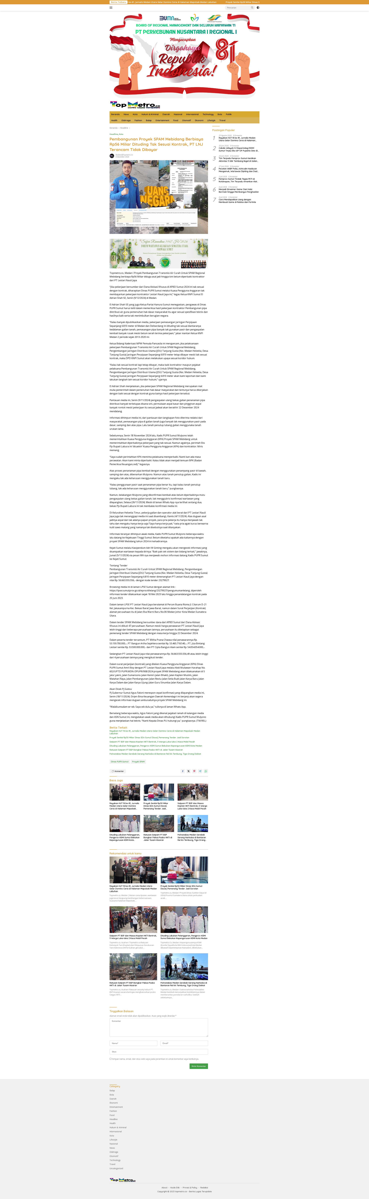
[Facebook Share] (183, 771)
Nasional (178, 114)
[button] (252, 7)
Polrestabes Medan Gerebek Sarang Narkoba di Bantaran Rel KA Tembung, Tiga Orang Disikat (155, 754)
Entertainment (162, 120)
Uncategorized (116, 1168)
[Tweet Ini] (188, 771)
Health (114, 120)
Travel (222, 120)
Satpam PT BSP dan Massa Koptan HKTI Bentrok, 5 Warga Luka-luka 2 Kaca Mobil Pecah (152, 741)
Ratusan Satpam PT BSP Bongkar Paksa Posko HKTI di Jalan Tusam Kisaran (146, 750)
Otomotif (186, 120)
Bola (220, 114)
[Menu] (111, 7)
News (126, 114)
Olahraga (126, 120)
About (164, 1187)
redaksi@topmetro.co (124, 155)
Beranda (115, 114)
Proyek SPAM (138, 761)
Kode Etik (175, 1187)
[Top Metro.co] (135, 104)
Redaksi (204, 1187)
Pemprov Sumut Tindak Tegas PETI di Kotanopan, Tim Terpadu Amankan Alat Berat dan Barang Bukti (238, 180)
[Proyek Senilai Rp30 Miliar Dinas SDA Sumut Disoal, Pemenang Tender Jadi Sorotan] (159, 792)
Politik (229, 114)
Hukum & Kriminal (150, 114)
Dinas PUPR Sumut (119, 761)
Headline (114, 134)
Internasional (192, 114)
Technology (208, 114)
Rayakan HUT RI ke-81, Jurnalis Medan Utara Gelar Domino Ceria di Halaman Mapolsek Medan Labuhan (155, 732)
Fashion (138, 120)
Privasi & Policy (190, 1187)
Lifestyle (211, 120)
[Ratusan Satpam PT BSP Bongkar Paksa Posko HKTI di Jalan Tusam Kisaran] (159, 823)
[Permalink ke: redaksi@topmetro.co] (112, 155)
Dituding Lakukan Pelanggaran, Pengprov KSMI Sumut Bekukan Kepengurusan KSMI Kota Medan (156, 745)
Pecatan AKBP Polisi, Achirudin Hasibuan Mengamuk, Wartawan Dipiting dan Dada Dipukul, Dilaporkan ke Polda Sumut (239, 170)
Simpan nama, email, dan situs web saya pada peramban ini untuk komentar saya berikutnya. (155, 1059)
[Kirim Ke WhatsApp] (206, 771)
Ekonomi (199, 120)
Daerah (166, 114)
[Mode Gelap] (258, 7)
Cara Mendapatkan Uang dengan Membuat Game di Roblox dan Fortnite (237, 200)
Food (175, 120)
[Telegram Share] (200, 771)
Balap (149, 120)
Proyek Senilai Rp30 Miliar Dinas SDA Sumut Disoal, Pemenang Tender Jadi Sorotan (191, 2)
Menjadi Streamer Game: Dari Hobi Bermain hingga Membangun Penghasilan (239, 190)
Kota (135, 114)
